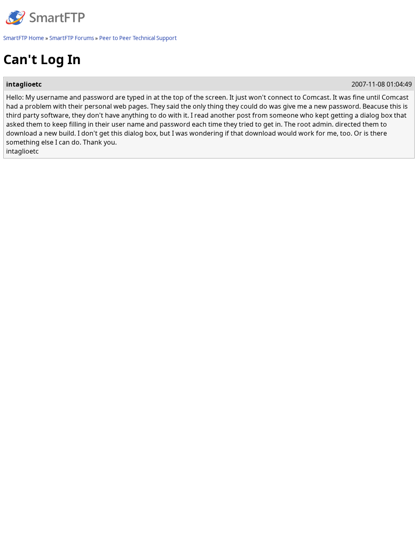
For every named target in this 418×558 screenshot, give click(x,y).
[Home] (45, 29)
